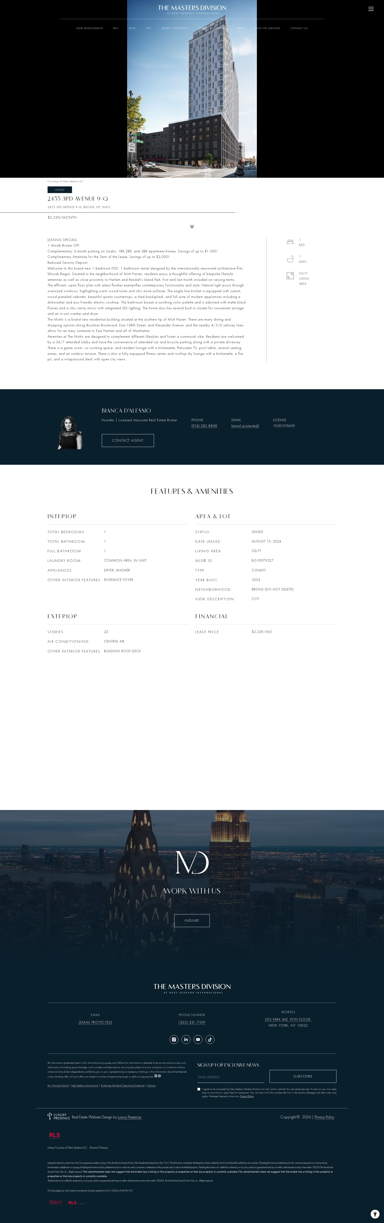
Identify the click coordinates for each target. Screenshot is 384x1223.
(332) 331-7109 (192, 1022)
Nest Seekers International (84, 1085)
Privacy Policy (247, 1096)
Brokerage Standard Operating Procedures (122, 1085)
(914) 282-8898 (204, 426)
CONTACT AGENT (128, 441)
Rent (132, 28)
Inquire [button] (192, 921)
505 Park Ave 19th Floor (288, 1019)
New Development (89, 28)
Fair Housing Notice (58, 1085)
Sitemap (151, 1085)
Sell (148, 28)
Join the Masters (267, 28)
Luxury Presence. (130, 1117)
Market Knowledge (212, 28)
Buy (116, 28)
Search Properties (175, 28)
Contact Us (299, 28)
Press (241, 28)
